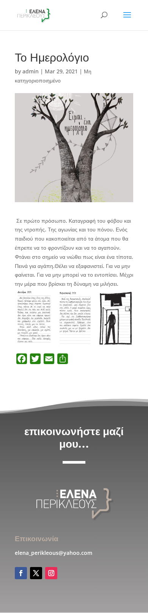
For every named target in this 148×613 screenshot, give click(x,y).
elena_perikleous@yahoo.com (53, 552)
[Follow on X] (36, 573)
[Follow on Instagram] (51, 573)
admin (30, 71)
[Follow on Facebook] (21, 573)
